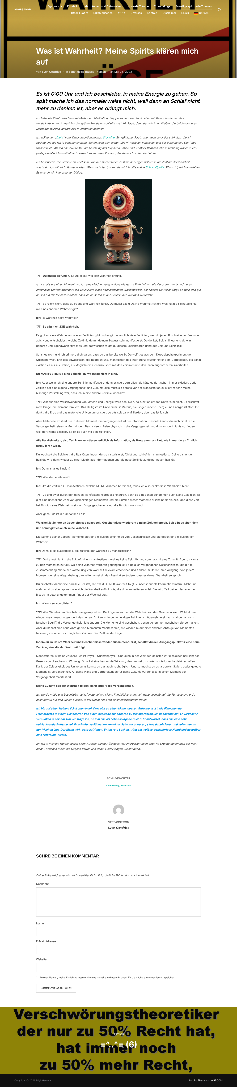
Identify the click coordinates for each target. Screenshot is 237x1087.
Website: (41, 959)
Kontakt (152, 13)
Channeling (112, 785)
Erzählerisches (102, 13)
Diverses (136, 13)
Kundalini (73, 6)
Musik (185, 13)
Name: (40, 923)
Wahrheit (126, 785)
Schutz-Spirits (155, 167)
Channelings (162, 6)
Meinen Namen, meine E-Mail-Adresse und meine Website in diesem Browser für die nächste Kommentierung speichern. (108, 977)
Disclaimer (169, 13)
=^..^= (121, 13)
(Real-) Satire (79, 13)
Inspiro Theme (197, 1080)
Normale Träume (138, 6)
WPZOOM (217, 1080)
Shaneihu (109, 137)
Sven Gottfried (51, 71)
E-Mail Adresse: (46, 941)
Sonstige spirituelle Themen (194, 6)
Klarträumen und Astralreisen (103, 6)
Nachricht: (42, 884)
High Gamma (23, 9)
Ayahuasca (54, 6)
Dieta (59, 137)
